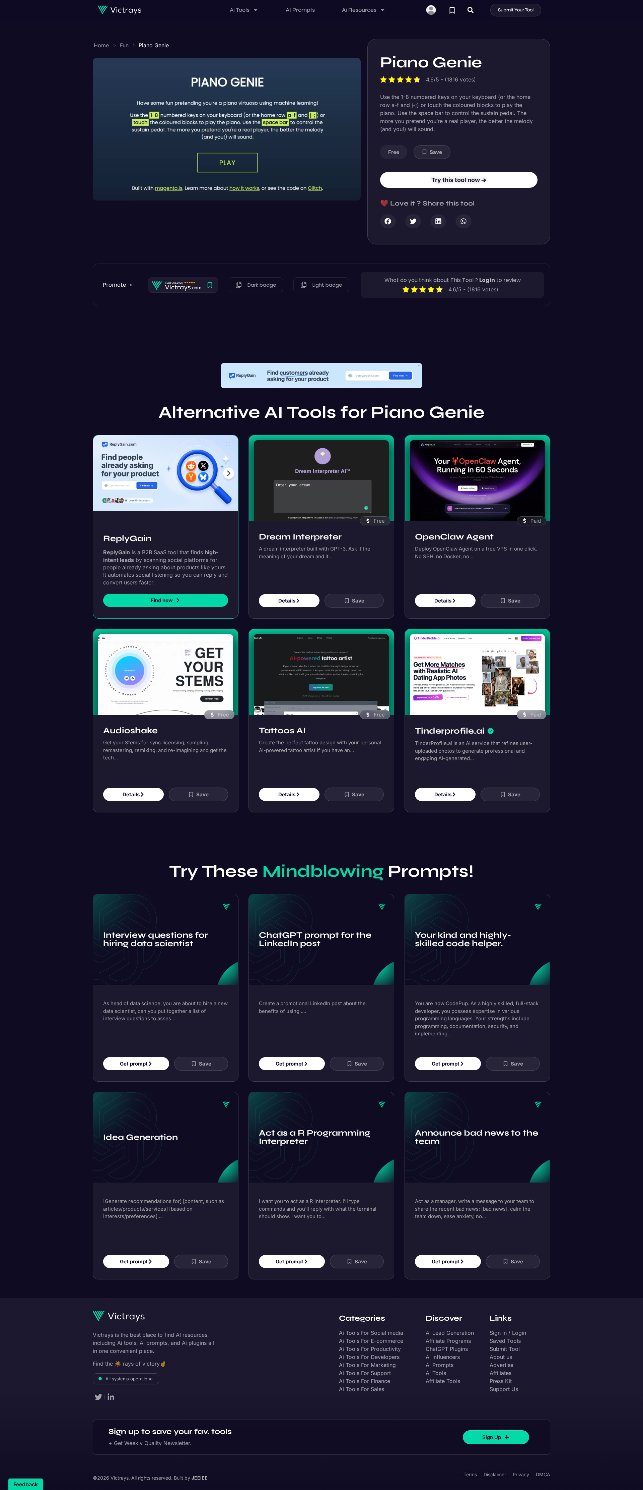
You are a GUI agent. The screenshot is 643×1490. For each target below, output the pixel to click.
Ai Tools (239, 9)
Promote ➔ (117, 285)
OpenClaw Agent (454, 536)
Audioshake (130, 730)
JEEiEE (200, 1478)
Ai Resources (359, 9)
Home (101, 45)
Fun (124, 45)
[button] (470, 10)
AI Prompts (300, 9)
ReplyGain (127, 538)
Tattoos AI (282, 730)
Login (487, 280)
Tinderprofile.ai (450, 731)
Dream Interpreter (300, 536)
